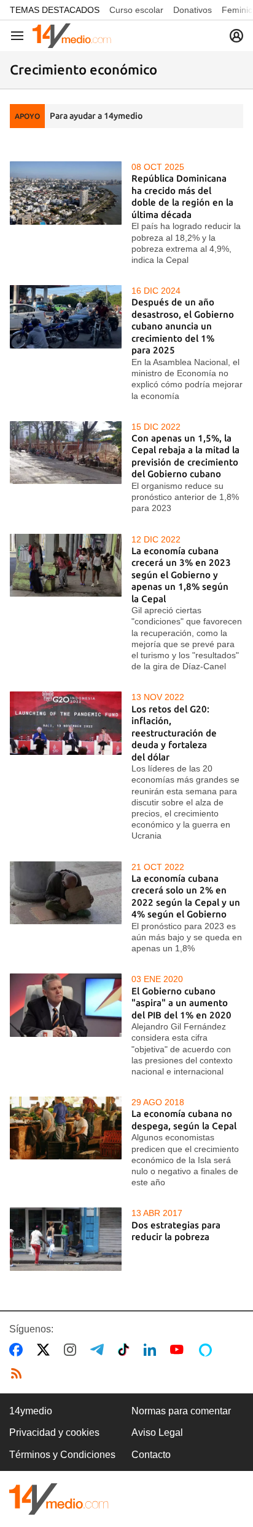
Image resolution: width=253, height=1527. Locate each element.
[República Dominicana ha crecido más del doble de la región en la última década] (66, 192)
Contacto (151, 1454)
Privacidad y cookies (54, 1432)
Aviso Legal (157, 1432)
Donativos (192, 10)
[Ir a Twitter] (46, 1349)
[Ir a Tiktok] (126, 1349)
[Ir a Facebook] (18, 1349)
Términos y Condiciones (62, 1454)
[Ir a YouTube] (179, 1349)
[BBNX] (59, 1499)
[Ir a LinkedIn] (152, 1349)
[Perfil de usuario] (236, 35)
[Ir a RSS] (19, 1373)
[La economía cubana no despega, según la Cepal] (66, 1128)
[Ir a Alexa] (207, 1349)
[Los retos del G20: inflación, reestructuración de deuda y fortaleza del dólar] (66, 722)
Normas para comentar (181, 1411)
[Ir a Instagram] (72, 1349)
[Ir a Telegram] (99, 1349)
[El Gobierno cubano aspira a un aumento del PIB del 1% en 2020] (66, 1004)
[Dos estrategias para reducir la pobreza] (66, 1238)
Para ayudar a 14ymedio (96, 116)
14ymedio (30, 1411)
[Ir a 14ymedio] (72, 36)
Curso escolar (136, 10)
